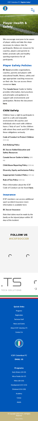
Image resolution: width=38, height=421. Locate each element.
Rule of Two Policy (13, 180)
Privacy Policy (19, 418)
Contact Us (19, 332)
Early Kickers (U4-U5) (19, 372)
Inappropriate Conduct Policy (18, 175)
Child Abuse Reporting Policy (18, 165)
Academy (19, 393)
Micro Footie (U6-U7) (19, 376)
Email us (19, 359)
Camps (19, 398)
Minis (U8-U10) (19, 381)
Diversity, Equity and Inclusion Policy (18, 170)
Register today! (25, 2)
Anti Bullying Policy (11, 145)
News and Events (19, 324)
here (14, 84)
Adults (19, 402)
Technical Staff (19, 319)
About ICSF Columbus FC (19, 328)
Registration (19, 315)
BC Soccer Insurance (11, 210)
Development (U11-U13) (19, 385)
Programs (19, 311)
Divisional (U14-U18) (19, 389)
